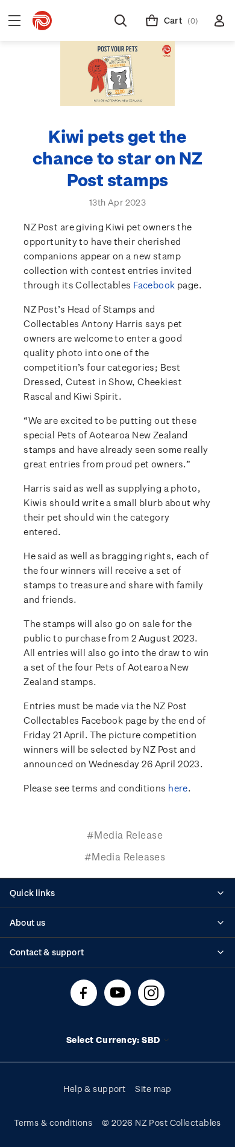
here (178, 787)
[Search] (120, 20)
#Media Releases (125, 856)
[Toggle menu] (14, 20)
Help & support (94, 1089)
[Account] (219, 20)
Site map (153, 1089)
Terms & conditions (53, 1122)
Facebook (154, 284)
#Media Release (125, 834)
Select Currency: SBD (114, 1040)
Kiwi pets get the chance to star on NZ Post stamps (117, 157)
